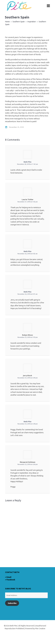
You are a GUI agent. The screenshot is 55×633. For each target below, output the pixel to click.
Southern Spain (19, 22)
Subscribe (12, 603)
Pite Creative (40, 629)
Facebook (11, 580)
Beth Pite (27, 162)
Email (9, 577)
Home (7, 22)
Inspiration (32, 22)
